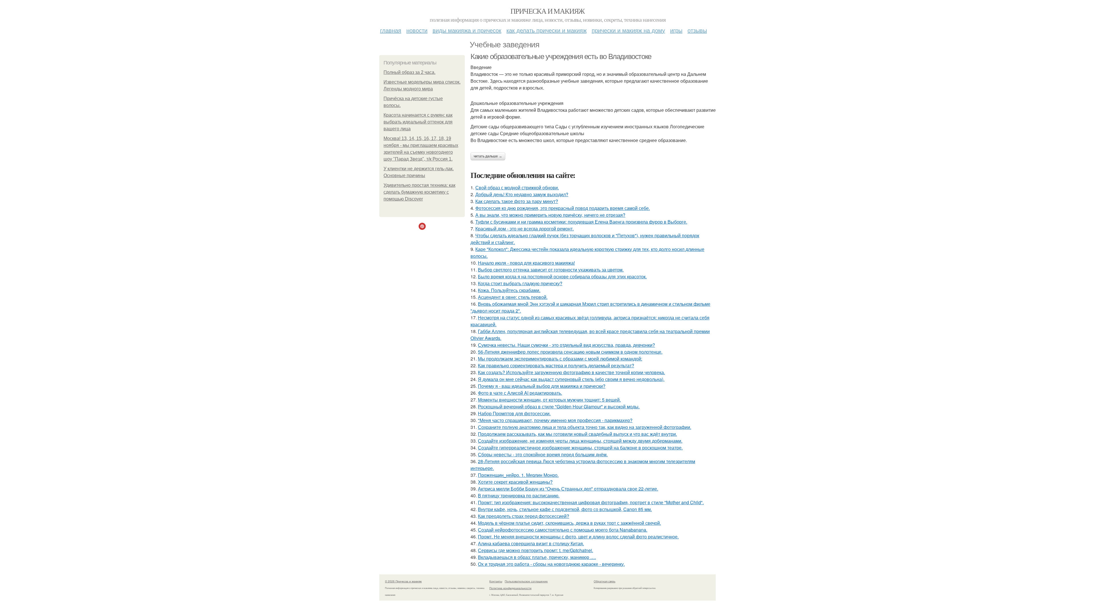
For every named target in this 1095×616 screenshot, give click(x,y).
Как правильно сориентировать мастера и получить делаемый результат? (556, 365)
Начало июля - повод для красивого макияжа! (526, 263)
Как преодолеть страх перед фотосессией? (523, 516)
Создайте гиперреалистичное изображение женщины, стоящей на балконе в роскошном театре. (580, 447)
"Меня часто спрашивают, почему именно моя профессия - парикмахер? (555, 420)
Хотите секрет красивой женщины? (515, 482)
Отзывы (697, 30)
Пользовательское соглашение (526, 581)
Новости (416, 30)
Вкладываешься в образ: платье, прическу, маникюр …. (537, 557)
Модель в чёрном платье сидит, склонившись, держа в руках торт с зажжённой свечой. (569, 523)
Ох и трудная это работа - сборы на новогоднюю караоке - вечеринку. (551, 564)
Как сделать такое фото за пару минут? (516, 201)
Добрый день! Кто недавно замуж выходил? (521, 194)
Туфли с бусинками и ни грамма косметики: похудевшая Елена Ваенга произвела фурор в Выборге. (581, 221)
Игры (676, 30)
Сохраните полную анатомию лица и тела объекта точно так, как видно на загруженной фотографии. (584, 427)
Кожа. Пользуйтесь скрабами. (509, 290)
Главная (390, 30)
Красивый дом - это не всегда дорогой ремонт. (524, 228)
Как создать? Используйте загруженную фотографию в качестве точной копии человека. (571, 372)
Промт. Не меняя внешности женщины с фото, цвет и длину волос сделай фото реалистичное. (578, 536)
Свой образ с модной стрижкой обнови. (517, 187)
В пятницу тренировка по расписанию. (518, 495)
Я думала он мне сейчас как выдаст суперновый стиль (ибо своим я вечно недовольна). (571, 379)
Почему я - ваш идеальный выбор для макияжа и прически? (541, 386)
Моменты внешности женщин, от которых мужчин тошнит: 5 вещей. (549, 399)
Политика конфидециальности (510, 588)
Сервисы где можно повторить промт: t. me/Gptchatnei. (535, 550)
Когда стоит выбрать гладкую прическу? (520, 283)
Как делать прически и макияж (546, 30)
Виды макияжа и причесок (467, 30)
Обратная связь (604, 581)
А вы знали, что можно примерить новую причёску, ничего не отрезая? (550, 215)
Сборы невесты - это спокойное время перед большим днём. (543, 454)
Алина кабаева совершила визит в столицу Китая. (531, 543)
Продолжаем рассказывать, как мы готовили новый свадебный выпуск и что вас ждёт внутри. (577, 434)
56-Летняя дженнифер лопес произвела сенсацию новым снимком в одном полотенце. (570, 351)
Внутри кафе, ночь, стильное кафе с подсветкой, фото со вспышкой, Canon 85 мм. (565, 509)
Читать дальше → (488, 156)
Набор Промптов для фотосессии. (514, 413)
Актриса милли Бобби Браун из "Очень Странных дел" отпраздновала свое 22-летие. (568, 488)
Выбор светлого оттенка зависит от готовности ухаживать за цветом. (551, 269)
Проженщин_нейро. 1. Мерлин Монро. (518, 475)
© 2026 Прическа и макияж (403, 581)
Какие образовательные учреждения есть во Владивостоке (561, 56)
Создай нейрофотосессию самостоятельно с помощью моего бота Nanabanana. (562, 529)
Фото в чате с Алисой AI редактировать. (520, 393)
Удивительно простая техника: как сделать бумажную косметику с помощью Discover (419, 192)
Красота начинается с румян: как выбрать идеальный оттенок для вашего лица (418, 122)
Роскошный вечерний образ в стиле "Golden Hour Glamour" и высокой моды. (559, 406)
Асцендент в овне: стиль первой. (513, 297)
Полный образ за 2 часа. (409, 72)
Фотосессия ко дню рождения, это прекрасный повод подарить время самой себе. (562, 208)
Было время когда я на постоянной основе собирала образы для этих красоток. (562, 276)
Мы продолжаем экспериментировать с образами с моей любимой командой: (560, 358)
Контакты (495, 581)
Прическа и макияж (547, 11)
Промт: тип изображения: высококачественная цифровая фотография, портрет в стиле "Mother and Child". (591, 502)
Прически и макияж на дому (628, 30)
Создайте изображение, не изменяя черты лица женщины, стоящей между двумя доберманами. (580, 440)
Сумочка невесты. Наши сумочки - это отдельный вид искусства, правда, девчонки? (566, 345)
